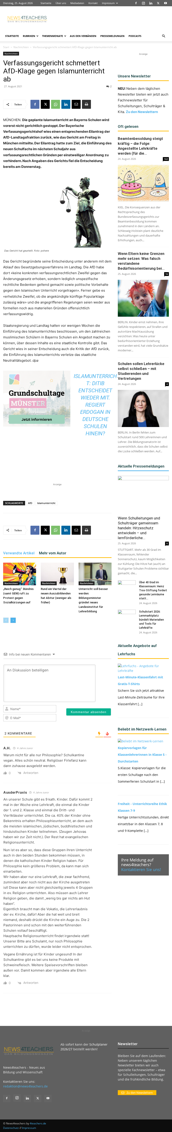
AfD (30, 503)
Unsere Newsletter (134, 76)
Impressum (108, 3)
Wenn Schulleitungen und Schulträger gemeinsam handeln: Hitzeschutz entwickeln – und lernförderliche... (139, 528)
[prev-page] (6, 620)
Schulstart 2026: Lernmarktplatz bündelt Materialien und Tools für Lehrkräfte (151, 619)
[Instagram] (143, 3)
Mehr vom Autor (52, 553)
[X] (158, 3)
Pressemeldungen (112, 36)
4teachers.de (38, 1123)
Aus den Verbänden (83, 36)
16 (166, 274)
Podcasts (135, 36)
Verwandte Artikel (18, 553)
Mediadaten (77, 3)
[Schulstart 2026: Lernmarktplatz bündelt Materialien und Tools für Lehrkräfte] (127, 616)
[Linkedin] (150, 3)
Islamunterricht (46, 503)
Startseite (46, 3)
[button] (163, 36)
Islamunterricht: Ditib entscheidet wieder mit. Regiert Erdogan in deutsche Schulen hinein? (95, 405)
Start (6, 47)
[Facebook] (136, 3)
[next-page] (13, 620)
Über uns (61, 3)
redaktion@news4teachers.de (25, 1086)
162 (166, 158)
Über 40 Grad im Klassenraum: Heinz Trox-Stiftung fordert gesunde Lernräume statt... (153, 590)
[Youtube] (165, 3)
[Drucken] (86, 104)
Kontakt (93, 3)
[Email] (76, 104)
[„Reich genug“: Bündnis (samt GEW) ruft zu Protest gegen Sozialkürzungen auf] (19, 574)
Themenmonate (52, 36)
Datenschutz (11, 1128)
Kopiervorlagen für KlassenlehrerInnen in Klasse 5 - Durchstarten (142, 754)
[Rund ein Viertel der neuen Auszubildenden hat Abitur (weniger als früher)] (57, 574)
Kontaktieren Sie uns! (141, 869)
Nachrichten (21, 47)
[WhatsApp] (55, 104)
